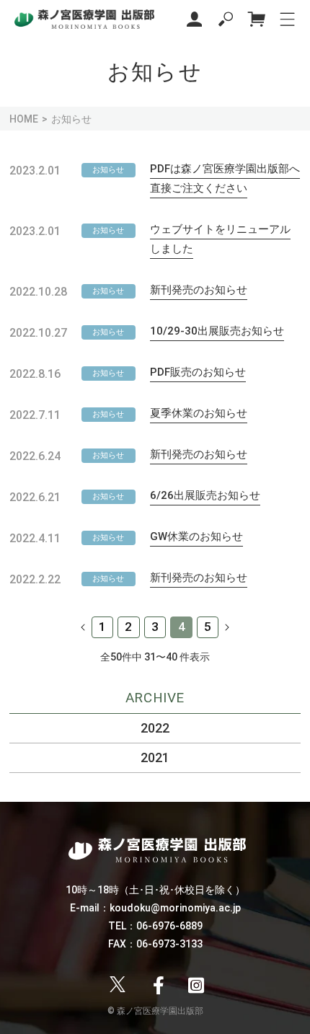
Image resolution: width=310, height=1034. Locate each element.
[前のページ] (84, 627)
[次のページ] (226, 627)
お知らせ (108, 169)
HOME (23, 119)
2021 (155, 757)
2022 (155, 727)
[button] (225, 19)
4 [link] (181, 626)
